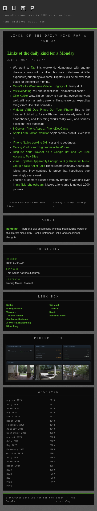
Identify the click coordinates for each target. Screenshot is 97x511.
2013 (52, 420)
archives (18, 21)
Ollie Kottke (20, 95)
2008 (52, 437)
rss (42, 21)
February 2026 (15, 424)
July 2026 (12, 404)
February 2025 (15, 449)
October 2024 (14, 453)
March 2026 (13, 420)
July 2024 (12, 457)
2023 (9, 469)
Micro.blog (12, 326)
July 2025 (12, 441)
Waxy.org (11, 312)
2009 (52, 432)
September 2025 (16, 432)
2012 (52, 424)
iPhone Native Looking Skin (30, 142)
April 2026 (13, 416)
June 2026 (12, 408)
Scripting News (57, 315)
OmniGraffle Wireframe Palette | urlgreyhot (40, 86)
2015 (52, 412)
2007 (52, 441)
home (6, 21)
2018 (52, 400)
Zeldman (54, 308)
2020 (9, 481)
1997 (52, 481)
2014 (52, 416)
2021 (9, 477)
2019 (9, 486)
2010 (52, 428)
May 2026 (11, 412)
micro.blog (63, 501)
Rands (52, 312)
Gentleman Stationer (17, 319)
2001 (52, 465)
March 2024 (13, 465)
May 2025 (11, 445)
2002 (52, 461)
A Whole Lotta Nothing (18, 323)
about (32, 21)
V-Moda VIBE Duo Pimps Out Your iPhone (43, 109)
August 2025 (14, 437)
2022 (9, 473)
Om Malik (54, 305)
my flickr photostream (30, 184)
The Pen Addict (14, 315)
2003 (52, 457)
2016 (52, 408)
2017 (52, 404)
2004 (52, 453)
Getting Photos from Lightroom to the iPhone (41, 147)
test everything (22, 91)
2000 (52, 469)
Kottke (9, 305)
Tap (33, 67)
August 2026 (14, 400)
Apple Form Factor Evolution (31, 133)
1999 (52, 473)
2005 (52, 449)
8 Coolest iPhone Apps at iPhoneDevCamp (40, 128)
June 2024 (12, 461)
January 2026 (14, 428)
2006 (52, 445)
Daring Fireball (14, 308)
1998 (52, 477)
